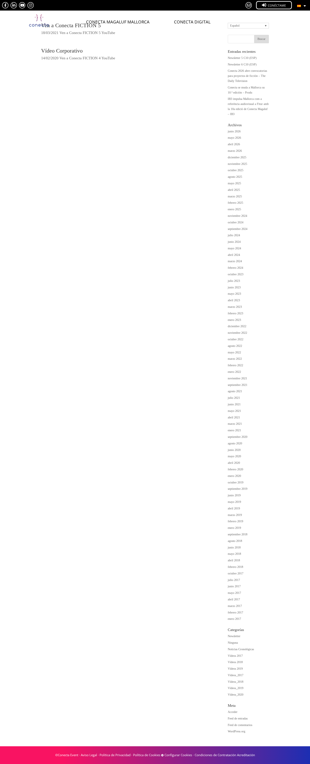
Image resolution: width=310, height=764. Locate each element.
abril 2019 (234, 508)
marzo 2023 (235, 306)
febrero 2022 (235, 365)
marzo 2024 (235, 261)
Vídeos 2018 (235, 662)
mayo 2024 (234, 248)
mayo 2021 (234, 411)
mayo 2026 (234, 137)
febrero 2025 (235, 202)
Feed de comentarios (240, 725)
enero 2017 (234, 618)
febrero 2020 (235, 469)
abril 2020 (234, 462)
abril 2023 (234, 300)
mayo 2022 (234, 352)
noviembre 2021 (237, 378)
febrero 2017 (235, 612)
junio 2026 (234, 131)
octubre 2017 (235, 573)
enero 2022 (234, 371)
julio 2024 (234, 235)
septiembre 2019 (237, 488)
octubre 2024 (235, 222)
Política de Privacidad (115, 755)
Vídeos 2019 (235, 668)
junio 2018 (234, 547)
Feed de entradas (238, 718)
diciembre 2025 (237, 157)
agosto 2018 (235, 541)
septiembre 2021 (237, 385)
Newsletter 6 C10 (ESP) (242, 64)
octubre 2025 (235, 170)
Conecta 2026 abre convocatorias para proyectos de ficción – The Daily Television (247, 76)
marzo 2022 (235, 358)
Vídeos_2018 (235, 681)
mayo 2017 (234, 592)
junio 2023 (234, 287)
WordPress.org (236, 731)
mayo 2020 (234, 456)
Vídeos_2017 (235, 675)
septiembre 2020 (237, 436)
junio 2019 (234, 495)
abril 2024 (234, 254)
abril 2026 (234, 144)
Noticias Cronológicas (241, 649)
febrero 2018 (235, 567)
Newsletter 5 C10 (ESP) (242, 58)
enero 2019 (234, 527)
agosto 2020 (235, 443)
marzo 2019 (235, 515)
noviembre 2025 (237, 164)
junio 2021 (234, 404)
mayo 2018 (234, 553)
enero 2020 (234, 476)
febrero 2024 (235, 267)
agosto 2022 (235, 345)
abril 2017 (234, 599)
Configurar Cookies (178, 755)
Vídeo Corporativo (62, 51)
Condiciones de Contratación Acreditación (225, 755)
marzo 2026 (235, 150)
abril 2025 (234, 189)
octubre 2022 (235, 339)
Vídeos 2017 (235, 655)
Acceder (232, 712)
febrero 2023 (235, 313)
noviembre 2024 (237, 215)
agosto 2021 (235, 391)
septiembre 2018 (237, 534)
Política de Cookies (146, 755)
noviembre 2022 (237, 332)
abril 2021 (234, 417)
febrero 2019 (235, 521)
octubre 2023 (235, 274)
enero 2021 (234, 430)
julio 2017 (234, 580)
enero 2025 (234, 209)
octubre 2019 (235, 482)
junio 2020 (234, 450)
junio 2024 (234, 241)
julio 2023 (234, 280)
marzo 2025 (235, 196)
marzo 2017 (235, 606)
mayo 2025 (234, 183)
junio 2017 (234, 586)
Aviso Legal (89, 755)
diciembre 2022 (237, 326)
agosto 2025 (235, 176)
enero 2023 (234, 320)
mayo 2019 (234, 501)
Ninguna (233, 642)
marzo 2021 (235, 423)
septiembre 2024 (237, 229)
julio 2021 (234, 397)
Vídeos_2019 (235, 688)
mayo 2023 (234, 293)
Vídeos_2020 (235, 694)
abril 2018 (234, 560)
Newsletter (234, 636)
